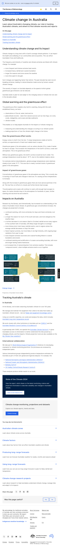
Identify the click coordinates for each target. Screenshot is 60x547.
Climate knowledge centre (12, 13)
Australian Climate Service (38, 329)
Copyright (32, 542)
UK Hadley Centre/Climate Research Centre (19, 367)
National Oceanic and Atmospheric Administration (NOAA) (24, 362)
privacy (27, 3)
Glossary (32, 522)
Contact (32, 513)
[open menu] (56, 9)
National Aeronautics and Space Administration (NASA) (23, 360)
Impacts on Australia (9, 39)
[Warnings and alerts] (40, 9)
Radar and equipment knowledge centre (38, 313)
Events (43, 517)
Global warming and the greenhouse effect (16, 37)
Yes (46, 499)
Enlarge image (7, 288)
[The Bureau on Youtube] (16, 536)
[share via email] (27, 491)
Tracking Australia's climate (11, 42)
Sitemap (4, 542)
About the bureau (34, 510)
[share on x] (16, 491)
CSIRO (43, 323)
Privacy (18, 542)
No (52, 499)
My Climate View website (10, 336)
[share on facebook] (20, 491)
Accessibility (24, 542)
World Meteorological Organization (24, 345)
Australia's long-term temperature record (15, 319)
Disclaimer (11, 542)
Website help (45, 510)
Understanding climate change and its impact (17, 34)
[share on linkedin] (23, 491)
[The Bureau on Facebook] (8, 536)
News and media (46, 513)
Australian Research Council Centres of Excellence (18, 325)
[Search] (50, 9)
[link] (14, 521)
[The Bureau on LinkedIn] (20, 536)
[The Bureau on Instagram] (12, 536)
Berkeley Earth (10, 365)
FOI (43, 522)
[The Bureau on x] (4, 536)
